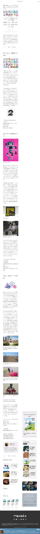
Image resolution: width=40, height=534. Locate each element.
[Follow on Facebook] (16, 519)
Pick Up (5, 496)
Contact (11, 525)
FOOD (7, 5)
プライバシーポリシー (32, 504)
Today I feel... (4, 529)
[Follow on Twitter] (19, 519)
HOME (4, 5)
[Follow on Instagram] (14, 519)
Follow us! (29, 488)
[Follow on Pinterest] (21, 519)
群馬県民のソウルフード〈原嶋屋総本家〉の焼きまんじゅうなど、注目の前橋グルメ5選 (12, 532)
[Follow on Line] (23, 519)
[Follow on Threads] (26, 519)
